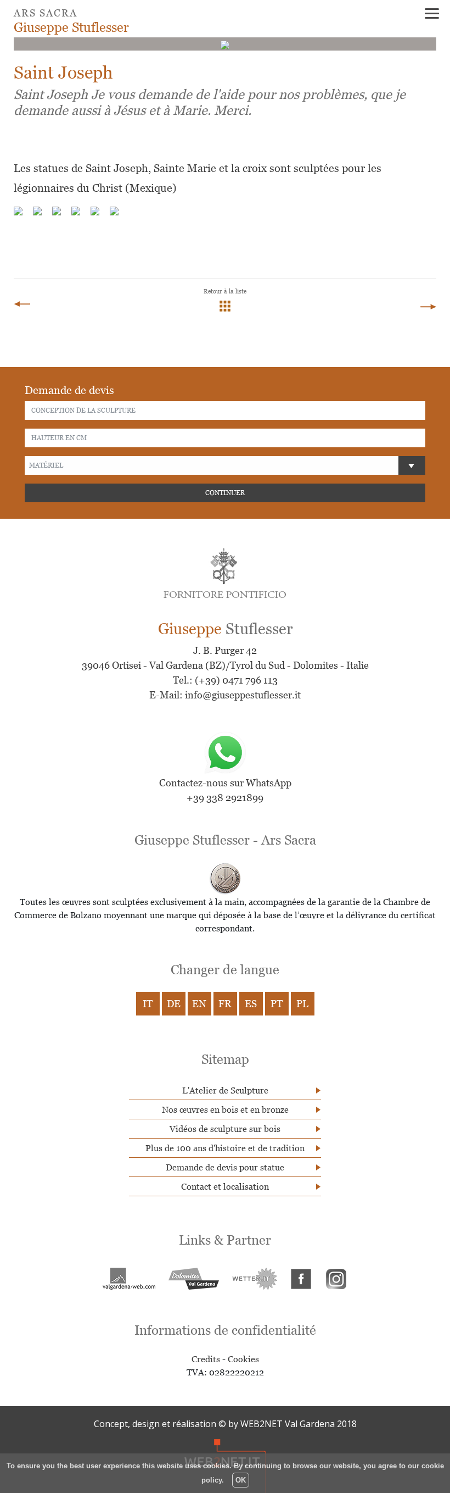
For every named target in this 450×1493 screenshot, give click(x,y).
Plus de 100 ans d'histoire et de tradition (225, 1148)
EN (199, 1003)
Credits (206, 1359)
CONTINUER (225, 493)
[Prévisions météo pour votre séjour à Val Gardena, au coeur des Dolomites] (255, 1278)
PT (277, 1003)
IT (148, 1003)
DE (174, 1003)
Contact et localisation (225, 1186)
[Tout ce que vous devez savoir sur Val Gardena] (193, 1278)
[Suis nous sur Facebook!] (301, 1278)
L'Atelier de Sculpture (225, 1090)
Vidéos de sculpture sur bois (225, 1129)
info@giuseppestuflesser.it (243, 695)
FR (225, 1003)
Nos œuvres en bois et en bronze (225, 1109)
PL (302, 1003)
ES (251, 1003)
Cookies (243, 1359)
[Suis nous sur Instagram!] (336, 1278)
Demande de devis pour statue (225, 1167)
